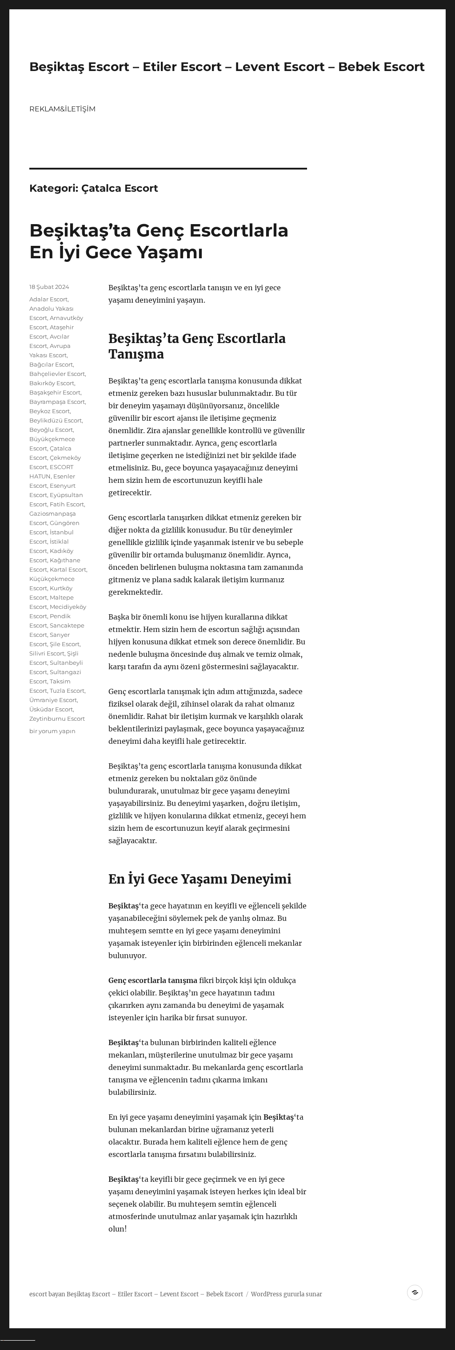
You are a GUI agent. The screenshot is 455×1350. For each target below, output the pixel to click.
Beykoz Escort (49, 410)
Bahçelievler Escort (57, 373)
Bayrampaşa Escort (57, 401)
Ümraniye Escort (53, 699)
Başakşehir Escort (54, 392)
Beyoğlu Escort (51, 429)
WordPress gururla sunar (286, 1294)
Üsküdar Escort (51, 709)
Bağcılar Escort (51, 364)
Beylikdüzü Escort (55, 420)
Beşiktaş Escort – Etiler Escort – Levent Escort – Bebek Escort (227, 66)
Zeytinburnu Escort (57, 718)
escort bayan (47, 1294)
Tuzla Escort (67, 690)
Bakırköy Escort (51, 383)
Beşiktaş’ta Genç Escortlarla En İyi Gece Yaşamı (159, 241)
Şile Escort (65, 643)
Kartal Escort (68, 569)
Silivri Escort (46, 653)
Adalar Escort (48, 299)
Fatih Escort (67, 504)
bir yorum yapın (52, 730)
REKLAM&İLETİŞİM (62, 109)
